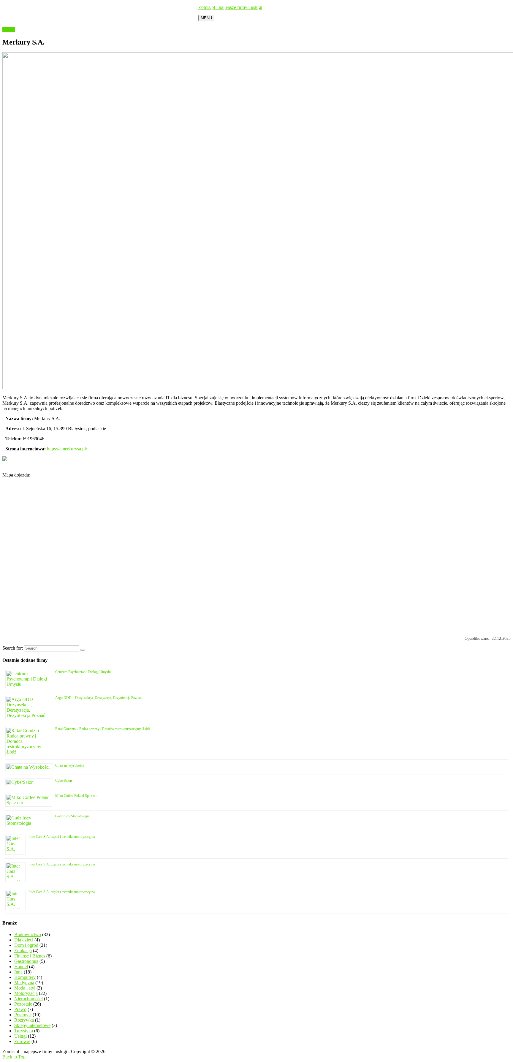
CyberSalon (63, 780)
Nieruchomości (28, 998)
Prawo (20, 1009)
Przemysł (22, 1014)
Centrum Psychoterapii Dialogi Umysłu (83, 672)
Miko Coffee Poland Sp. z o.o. (76, 796)
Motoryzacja (26, 993)
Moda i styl (24, 987)
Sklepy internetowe (32, 1025)
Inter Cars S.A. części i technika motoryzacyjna (61, 837)
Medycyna (24, 982)
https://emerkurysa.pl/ (67, 448)
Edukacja (23, 950)
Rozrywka (24, 1020)
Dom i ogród (26, 945)
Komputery (25, 977)
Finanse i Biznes (29, 955)
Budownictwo (27, 934)
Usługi (8, 29)
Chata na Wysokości (69, 765)
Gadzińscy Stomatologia (72, 816)
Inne (18, 971)
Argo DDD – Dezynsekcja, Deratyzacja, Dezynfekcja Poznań (98, 698)
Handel (21, 966)
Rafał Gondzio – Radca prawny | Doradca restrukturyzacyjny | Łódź (102, 729)
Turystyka (23, 1030)
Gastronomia (26, 961)
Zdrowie (22, 1041)
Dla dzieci (23, 939)
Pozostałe (23, 1003)
